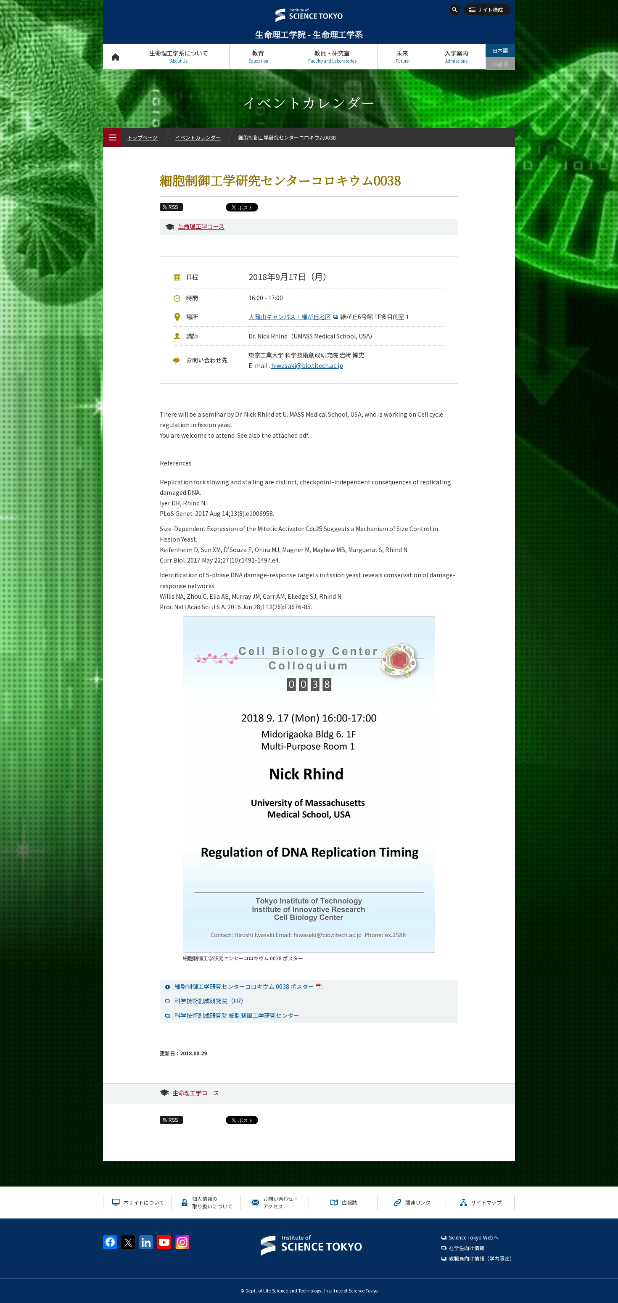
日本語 (500, 50)
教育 (258, 56)
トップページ (115, 56)
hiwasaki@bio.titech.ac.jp (307, 365)
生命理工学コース (201, 226)
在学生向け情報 (466, 1247)
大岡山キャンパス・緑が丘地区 (289, 316)
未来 (402, 56)
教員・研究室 (332, 56)
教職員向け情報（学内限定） (482, 1258)
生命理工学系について (178, 56)
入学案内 (456, 56)
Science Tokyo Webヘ (474, 1237)
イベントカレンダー (198, 137)
